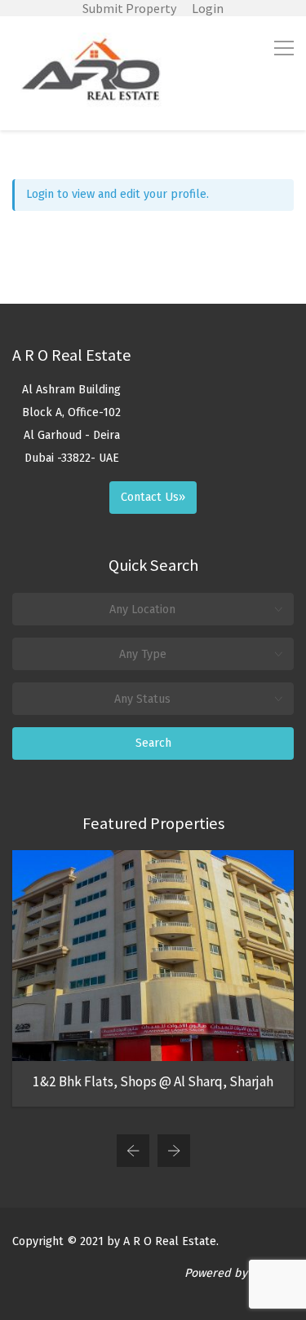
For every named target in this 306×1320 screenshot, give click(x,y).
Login (208, 8)
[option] (153, 978)
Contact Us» (153, 497)
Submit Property (129, 8)
